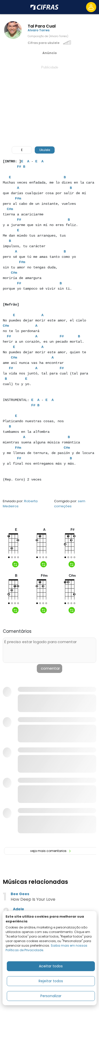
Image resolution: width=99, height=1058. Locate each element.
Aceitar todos (51, 966)
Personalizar (50, 995)
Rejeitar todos (51, 981)
